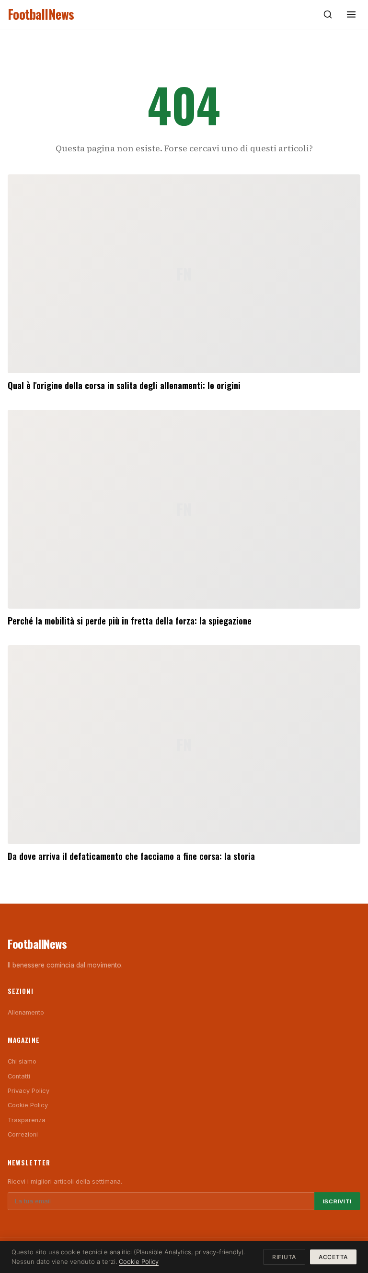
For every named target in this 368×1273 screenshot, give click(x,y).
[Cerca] (327, 14)
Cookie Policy (28, 1105)
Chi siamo (22, 1061)
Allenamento (26, 1012)
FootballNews (41, 14)
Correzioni (23, 1134)
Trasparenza (27, 1120)
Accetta (333, 1257)
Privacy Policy (28, 1090)
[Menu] (351, 14)
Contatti (19, 1076)
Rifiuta (284, 1257)
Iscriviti (337, 1201)
